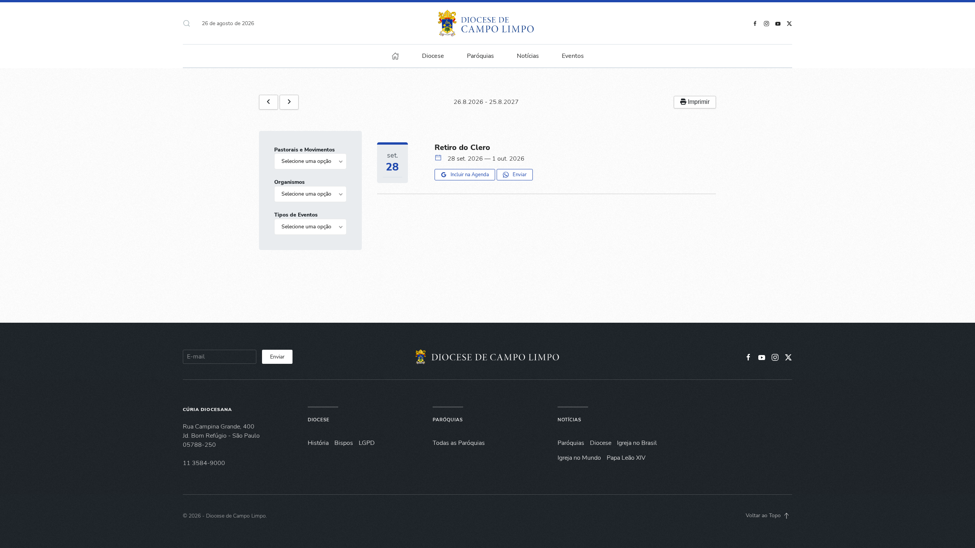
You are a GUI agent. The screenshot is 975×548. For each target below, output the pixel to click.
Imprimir (698, 102)
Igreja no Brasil (637, 443)
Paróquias (480, 56)
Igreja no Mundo (579, 458)
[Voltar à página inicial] (488, 23)
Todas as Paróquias (459, 443)
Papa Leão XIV (626, 458)
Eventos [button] (573, 56)
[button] (186, 23)
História (318, 443)
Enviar (520, 174)
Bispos (343, 443)
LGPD (367, 443)
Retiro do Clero (462, 147)
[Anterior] (268, 102)
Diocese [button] (433, 56)
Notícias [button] (528, 56)
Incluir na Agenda (470, 174)
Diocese (318, 420)
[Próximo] (289, 102)
